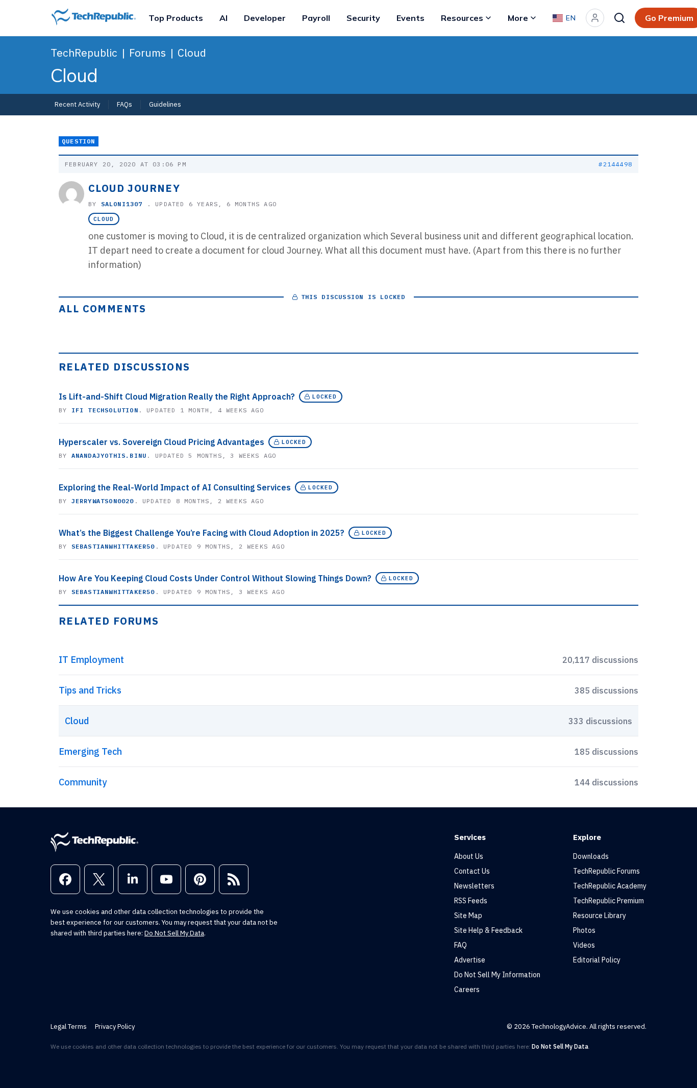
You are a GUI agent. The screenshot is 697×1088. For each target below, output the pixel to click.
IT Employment (91, 659)
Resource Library (599, 915)
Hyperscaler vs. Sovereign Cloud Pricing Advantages (161, 442)
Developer (265, 18)
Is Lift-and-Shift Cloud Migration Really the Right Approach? (177, 396)
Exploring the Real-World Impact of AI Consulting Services (175, 487)
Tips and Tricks (90, 690)
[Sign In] (595, 18)
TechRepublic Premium (608, 900)
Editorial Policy (596, 960)
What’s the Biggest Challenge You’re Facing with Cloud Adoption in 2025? (201, 533)
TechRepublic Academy (609, 886)
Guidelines (165, 104)
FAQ (460, 945)
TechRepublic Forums (606, 871)
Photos (584, 930)
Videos (584, 945)
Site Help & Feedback (488, 930)
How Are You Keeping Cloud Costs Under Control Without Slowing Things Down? (215, 578)
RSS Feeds (470, 900)
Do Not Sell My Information (497, 974)
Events (410, 18)
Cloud (192, 52)
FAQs (124, 104)
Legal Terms (69, 1026)
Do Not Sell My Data (174, 933)
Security (363, 18)
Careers (467, 989)
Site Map (468, 915)
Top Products (175, 18)
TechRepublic (84, 52)
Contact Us (472, 871)
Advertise (469, 960)
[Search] (619, 18)
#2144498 (615, 164)
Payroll (316, 18)
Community (83, 782)
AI (223, 18)
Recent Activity (77, 104)
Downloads (591, 856)
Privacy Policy (115, 1026)
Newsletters (474, 886)
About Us (468, 856)
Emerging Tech (90, 751)
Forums (147, 52)
